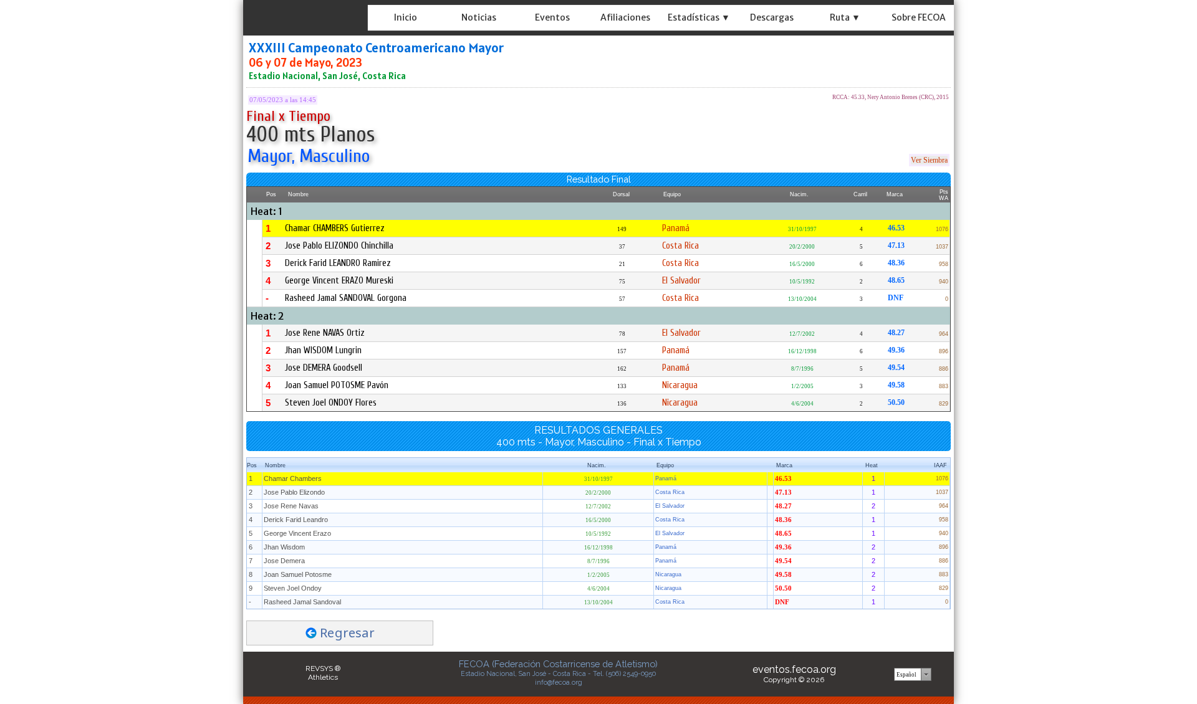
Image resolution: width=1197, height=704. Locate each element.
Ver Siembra (929, 160)
